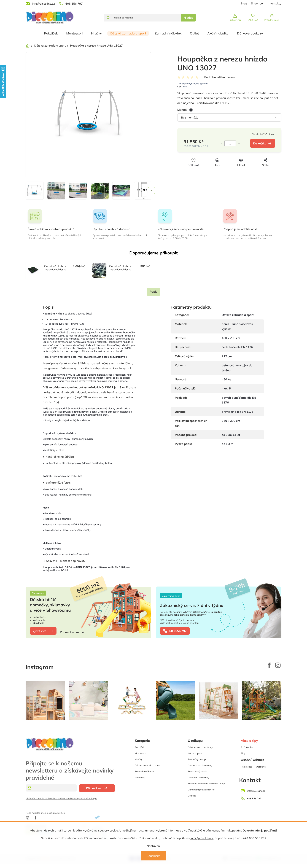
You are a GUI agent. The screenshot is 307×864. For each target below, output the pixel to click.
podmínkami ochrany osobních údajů (77, 798)
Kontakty (275, 3)
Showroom (258, 3)
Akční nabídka (248, 747)
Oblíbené (261, 766)
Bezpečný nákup (197, 759)
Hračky (138, 759)
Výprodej (139, 777)
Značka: (192, 83)
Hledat (188, 17)
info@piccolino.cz (201, 838)
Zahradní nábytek (144, 771)
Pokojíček (140, 747)
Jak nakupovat (195, 753)
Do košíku (259, 143)
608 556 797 (178, 631)
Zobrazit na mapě (72, 632)
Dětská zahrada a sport (238, 315)
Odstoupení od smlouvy (200, 747)
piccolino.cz (277, 665)
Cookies (192, 795)
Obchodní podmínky (198, 777)
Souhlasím (153, 856)
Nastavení (153, 846)
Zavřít (235, 171)
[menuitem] (51, 33)
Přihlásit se (93, 788)
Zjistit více (39, 631)
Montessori (140, 753)
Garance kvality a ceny (200, 765)
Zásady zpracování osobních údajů (206, 783)
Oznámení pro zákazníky (201, 789)
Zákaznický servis (197, 771)
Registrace (246, 766)
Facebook (269, 665)
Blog (244, 3)
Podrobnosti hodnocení (219, 77)
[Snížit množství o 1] (222, 143)
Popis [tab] (153, 291)
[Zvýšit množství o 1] (238, 143)
